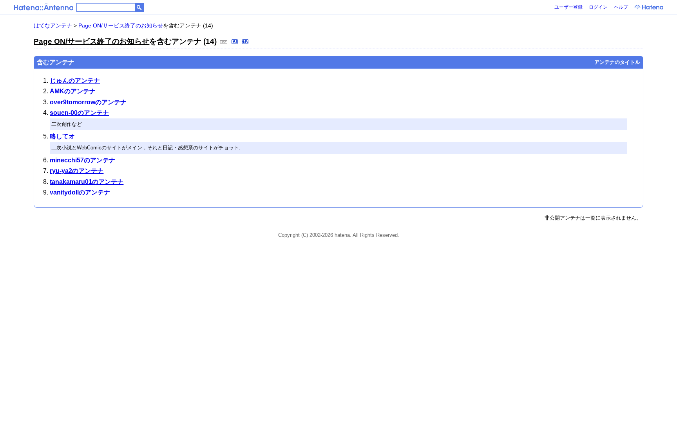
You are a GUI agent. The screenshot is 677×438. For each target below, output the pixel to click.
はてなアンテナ (53, 25)
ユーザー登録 (568, 7)
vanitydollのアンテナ (80, 192)
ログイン (598, 7)
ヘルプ (621, 7)
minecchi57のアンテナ (82, 160)
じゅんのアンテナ (75, 80)
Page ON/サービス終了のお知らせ (120, 25)
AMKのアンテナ (73, 91)
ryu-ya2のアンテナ (76, 170)
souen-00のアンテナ (79, 112)
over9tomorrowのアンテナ (88, 102)
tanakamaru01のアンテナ (86, 181)
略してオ (62, 136)
